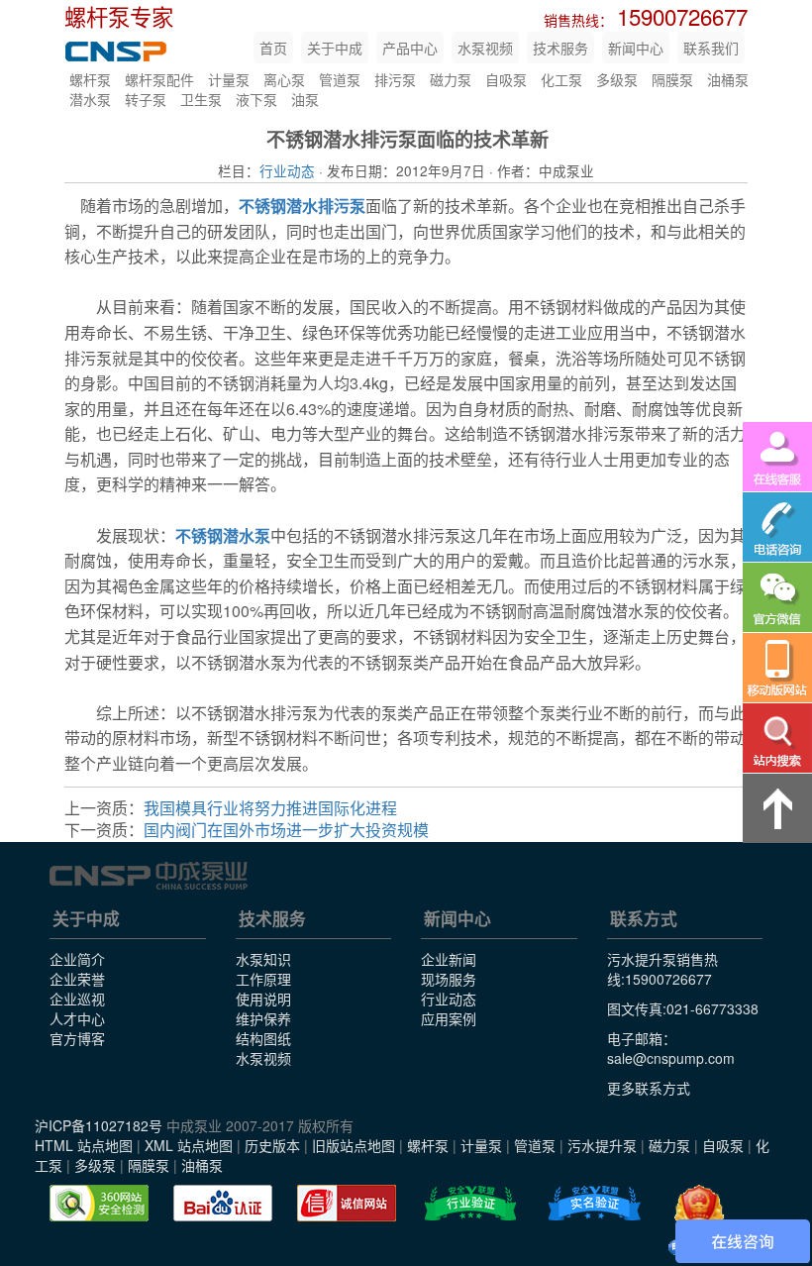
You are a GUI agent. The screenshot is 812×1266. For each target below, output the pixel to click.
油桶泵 (728, 79)
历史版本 (272, 1145)
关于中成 (334, 47)
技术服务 (560, 47)
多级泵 (617, 79)
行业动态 (287, 170)
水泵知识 (263, 959)
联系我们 (711, 47)
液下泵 (256, 99)
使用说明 (263, 998)
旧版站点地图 (353, 1145)
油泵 (305, 99)
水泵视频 (485, 47)
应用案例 (448, 1018)
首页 (273, 47)
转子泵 (145, 99)
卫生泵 (201, 99)
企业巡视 (77, 998)
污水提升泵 (602, 1145)
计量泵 (229, 79)
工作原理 (263, 979)
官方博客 (77, 1038)
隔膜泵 (672, 79)
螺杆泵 (90, 79)
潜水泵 (90, 99)
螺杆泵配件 (159, 79)
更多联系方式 (648, 1088)
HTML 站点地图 (84, 1145)
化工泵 (561, 79)
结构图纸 (263, 1038)
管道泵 (339, 79)
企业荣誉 (77, 979)
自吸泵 (506, 79)
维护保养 (263, 1018)
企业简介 (77, 959)
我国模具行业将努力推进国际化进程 (270, 807)
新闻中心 (635, 47)
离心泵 (284, 79)
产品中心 (410, 47)
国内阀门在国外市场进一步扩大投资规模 (286, 829)
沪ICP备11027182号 (98, 1125)
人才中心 (77, 1018)
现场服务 (448, 979)
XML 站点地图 (189, 1145)
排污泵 (395, 79)
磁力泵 (450, 79)
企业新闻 (448, 959)
